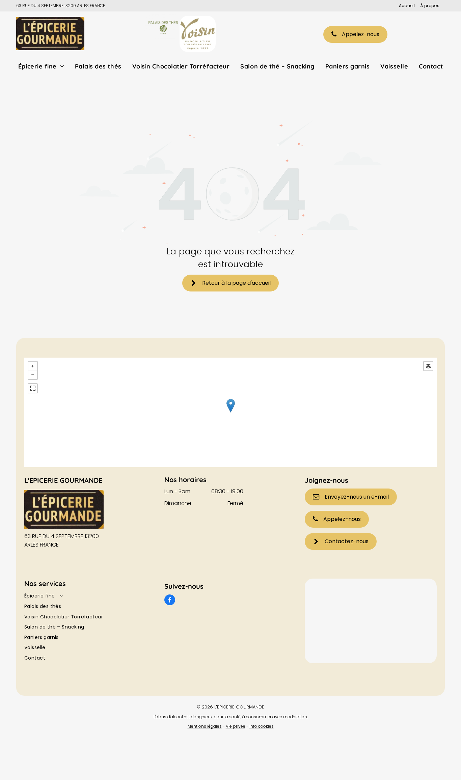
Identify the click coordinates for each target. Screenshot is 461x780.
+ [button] (32, 366)
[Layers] (428, 366)
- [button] (32, 374)
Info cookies (261, 726)
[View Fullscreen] (32, 388)
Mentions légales (205, 726)
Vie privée (235, 726)
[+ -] (230, 412)
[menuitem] (404, 5)
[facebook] (169, 600)
